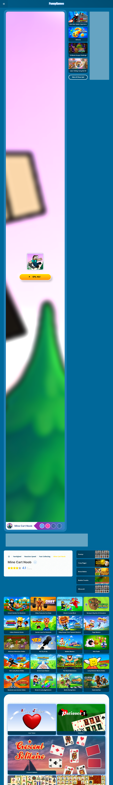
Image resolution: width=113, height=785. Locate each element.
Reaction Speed (30, 556)
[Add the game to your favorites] (35, 562)
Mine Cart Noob (59, 556)
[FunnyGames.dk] (9, 556)
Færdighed (17, 556)
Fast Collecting (44, 556)
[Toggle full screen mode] (59, 526)
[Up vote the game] (42, 526)
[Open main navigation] (4, 4)
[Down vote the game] (47, 526)
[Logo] (56, 4)
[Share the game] (53, 526)
